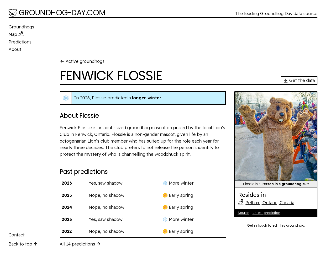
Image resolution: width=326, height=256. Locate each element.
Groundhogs (21, 27)
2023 (67, 219)
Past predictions (84, 171)
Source (243, 213)
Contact (17, 235)
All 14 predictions (77, 244)
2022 (67, 231)
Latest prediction (266, 213)
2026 (67, 183)
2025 (67, 195)
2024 (67, 207)
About (15, 49)
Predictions (20, 42)
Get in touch (257, 225)
